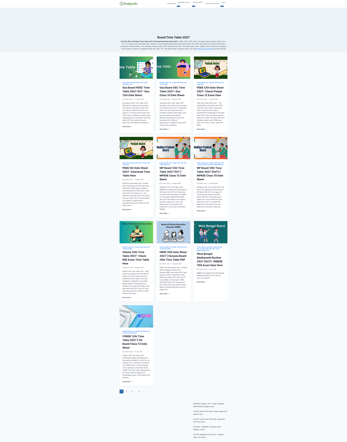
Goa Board (125, 82)
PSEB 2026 (201, 84)
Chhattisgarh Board (130, 333)
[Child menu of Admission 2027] (178, 6)
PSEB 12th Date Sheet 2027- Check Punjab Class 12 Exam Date (210, 91)
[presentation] (136, 68)
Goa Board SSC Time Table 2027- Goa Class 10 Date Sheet (172, 91)
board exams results (205, 49)
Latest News (171, 3)
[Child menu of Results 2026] (193, 6)
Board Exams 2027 (213, 3)
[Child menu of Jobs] (222, 6)
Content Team (128, 99)
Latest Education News (205, 164)
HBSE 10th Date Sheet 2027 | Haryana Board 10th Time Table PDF (173, 256)
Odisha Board (127, 248)
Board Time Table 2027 (180, 82)
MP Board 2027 (165, 164)
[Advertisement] (173, 20)
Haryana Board (165, 248)
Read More (127, 126)
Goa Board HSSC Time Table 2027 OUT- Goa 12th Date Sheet (136, 91)
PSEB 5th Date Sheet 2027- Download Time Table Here (136, 171)
